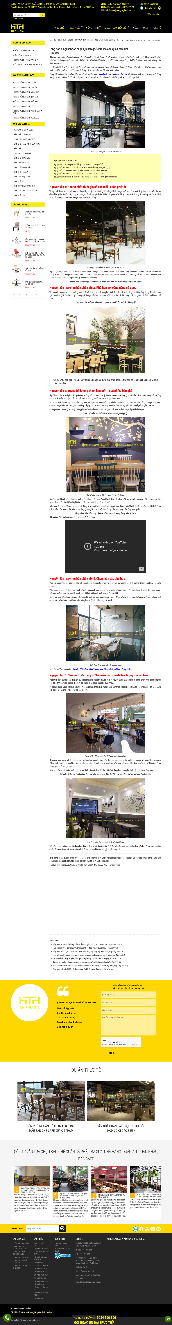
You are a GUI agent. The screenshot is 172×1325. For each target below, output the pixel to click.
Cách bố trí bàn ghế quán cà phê (107, 413)
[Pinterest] (155, 8)
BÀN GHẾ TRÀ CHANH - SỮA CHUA (27, 144)
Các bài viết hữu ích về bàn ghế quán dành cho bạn (31, 1312)
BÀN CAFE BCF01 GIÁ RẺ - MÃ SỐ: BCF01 (34, 287)
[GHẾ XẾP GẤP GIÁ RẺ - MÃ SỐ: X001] (16, 273)
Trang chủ (58, 27)
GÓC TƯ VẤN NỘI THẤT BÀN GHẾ (26, 60)
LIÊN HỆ (157, 27)
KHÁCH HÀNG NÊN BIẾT (65, 40)
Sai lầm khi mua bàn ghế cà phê (123, 774)
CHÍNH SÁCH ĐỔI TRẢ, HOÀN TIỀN (20, 1261)
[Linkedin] (159, 8)
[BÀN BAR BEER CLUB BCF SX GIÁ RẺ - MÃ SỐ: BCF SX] (16, 244)
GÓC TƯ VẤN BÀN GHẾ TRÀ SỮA (25, 87)
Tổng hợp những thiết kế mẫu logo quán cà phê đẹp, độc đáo (83, 969)
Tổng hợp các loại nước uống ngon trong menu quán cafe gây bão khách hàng (89, 954)
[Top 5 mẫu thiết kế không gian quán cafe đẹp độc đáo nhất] (78, 1179)
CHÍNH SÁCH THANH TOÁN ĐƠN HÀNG (19, 1253)
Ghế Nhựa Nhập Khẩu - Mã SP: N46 (35, 217)
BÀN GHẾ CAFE (19, 148)
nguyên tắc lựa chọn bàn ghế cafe (112, 74)
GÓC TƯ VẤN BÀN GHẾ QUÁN (84, 40)
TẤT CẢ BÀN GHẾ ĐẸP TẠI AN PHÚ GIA (28, 64)
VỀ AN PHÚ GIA (140, 27)
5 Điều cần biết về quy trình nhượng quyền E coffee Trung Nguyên (85, 947)
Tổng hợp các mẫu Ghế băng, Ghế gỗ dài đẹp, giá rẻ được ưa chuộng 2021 (88, 944)
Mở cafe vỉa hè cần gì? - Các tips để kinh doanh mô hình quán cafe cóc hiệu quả (90, 965)
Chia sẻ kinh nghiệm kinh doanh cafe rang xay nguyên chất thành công (87, 962)
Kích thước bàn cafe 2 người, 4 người (100, 302)
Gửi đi (112, 1053)
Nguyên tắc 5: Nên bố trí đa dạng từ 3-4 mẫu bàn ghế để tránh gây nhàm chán (85, 176)
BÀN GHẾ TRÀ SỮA (21, 172)
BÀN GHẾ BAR (19, 195)
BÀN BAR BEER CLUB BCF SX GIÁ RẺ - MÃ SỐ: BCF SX (35, 244)
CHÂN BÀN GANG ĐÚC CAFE (24, 139)
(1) (107, 860)
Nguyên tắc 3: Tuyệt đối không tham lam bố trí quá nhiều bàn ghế (80, 170)
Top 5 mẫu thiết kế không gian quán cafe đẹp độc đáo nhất (80, 1195)
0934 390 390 (123, 3)
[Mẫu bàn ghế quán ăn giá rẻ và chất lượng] (39, 1179)
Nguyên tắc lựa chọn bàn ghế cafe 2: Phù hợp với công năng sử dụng (81, 167)
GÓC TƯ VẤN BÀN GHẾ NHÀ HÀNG (26, 101)
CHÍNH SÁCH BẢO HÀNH (20, 1257)
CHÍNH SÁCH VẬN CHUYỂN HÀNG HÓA (19, 1247)
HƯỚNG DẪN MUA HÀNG (21, 1243)
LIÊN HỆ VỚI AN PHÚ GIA (23, 55)
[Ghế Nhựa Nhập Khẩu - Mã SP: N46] (16, 216)
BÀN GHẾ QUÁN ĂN (21, 162)
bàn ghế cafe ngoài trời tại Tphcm (73, 689)
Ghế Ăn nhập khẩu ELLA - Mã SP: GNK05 (35, 230)
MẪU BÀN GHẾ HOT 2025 (23, 130)
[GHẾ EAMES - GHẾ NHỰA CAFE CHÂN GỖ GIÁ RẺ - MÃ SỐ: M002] (16, 257)
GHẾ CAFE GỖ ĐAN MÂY (23, 153)
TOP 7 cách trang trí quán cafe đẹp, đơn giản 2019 (119, 1196)
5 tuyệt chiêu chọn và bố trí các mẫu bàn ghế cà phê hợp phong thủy (101, 669)
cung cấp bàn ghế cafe (101, 513)
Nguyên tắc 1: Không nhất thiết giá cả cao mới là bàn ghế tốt (78, 164)
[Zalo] (141, 8)
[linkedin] (152, 1228)
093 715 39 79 (127, 7)
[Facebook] (146, 8)
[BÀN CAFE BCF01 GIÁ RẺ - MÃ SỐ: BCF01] (16, 286)
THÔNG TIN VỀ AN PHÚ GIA (24, 50)
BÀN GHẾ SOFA (20, 181)
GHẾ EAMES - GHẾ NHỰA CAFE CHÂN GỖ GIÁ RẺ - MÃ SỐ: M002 (35, 259)
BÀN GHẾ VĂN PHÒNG (22, 134)
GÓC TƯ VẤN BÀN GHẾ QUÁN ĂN (26, 96)
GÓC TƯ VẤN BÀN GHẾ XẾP (24, 106)
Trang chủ (52, 40)
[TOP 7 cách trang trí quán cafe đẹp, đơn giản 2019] (116, 1179)
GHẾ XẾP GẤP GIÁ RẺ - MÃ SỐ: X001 (35, 273)
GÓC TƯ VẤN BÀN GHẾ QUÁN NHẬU (27, 92)
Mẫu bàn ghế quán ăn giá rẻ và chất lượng (41, 1196)
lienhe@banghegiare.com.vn (122, 10)
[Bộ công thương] (63, 1255)
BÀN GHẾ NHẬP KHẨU (22, 176)
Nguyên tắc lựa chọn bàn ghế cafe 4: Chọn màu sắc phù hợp (78, 173)
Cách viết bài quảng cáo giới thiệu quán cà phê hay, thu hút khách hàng (87, 958)
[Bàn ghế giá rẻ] (17, 27)
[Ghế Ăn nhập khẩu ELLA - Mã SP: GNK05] (16, 231)
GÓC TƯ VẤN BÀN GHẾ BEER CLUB (26, 117)
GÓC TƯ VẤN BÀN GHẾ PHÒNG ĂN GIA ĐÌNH (27, 112)
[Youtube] (150, 8)
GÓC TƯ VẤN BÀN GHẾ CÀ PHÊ (105, 40)
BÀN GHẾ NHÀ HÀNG (22, 158)
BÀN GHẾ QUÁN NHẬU (22, 167)
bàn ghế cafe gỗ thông (85, 281)
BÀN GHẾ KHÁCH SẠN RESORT (25, 190)
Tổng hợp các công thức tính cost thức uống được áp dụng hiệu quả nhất (88, 951)
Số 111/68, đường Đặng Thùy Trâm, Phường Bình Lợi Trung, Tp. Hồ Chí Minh (61, 7)
